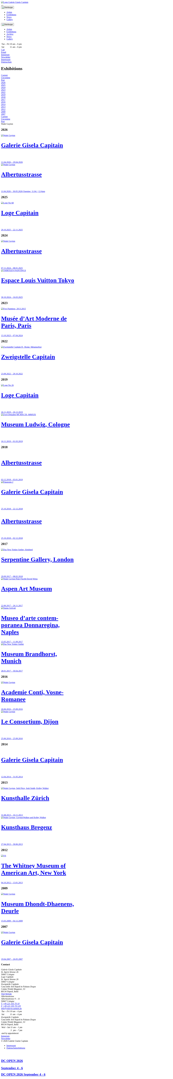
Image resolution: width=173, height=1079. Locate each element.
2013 (3, 107)
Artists (9, 12)
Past (3, 80)
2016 (3, 102)
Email (3, 52)
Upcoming (5, 78)
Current (4, 75)
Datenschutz (6, 62)
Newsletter (5, 57)
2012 (3, 109)
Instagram (5, 55)
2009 (3, 112)
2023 (3, 90)
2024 (3, 87)
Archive (9, 34)
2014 (3, 104)
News (8, 17)
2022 (3, 92)
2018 (3, 97)
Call (3, 50)
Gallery (9, 19)
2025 (3, 85)
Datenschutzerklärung (15, 1048)
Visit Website (6, 994)
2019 (3, 95)
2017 (3, 99)
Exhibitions (11, 15)
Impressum (5, 59)
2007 (3, 114)
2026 (3, 82)
